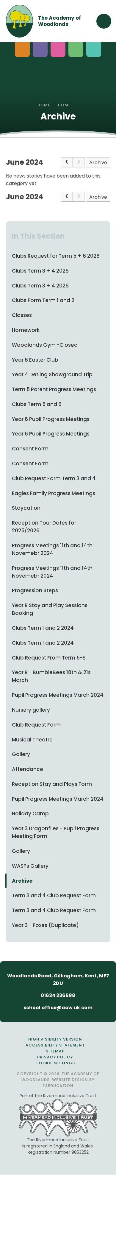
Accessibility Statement (55, 1045)
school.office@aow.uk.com (58, 1007)
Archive (98, 162)
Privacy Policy (55, 1057)
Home (43, 105)
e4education (58, 1085)
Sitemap (55, 1051)
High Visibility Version (55, 1039)
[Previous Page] (67, 162)
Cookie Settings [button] (55, 1063)
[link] (78, 162)
